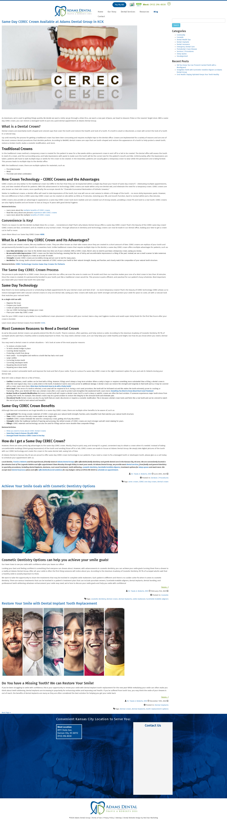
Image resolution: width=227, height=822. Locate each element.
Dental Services (128, 12)
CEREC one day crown (148, 482)
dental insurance (19, 470)
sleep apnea (144, 467)
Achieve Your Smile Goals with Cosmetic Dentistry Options (48, 486)
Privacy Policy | (109, 818)
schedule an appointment (108, 470)
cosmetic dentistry (90, 467)
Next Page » (6, 713)
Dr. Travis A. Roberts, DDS (141, 474)
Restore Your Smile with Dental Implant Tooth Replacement (49, 603)
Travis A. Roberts (20, 462)
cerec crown (133, 482)
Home (100, 12)
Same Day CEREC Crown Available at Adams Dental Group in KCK (53, 22)
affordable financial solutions (50, 470)
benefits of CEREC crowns (40, 215)
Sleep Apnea (181, 54)
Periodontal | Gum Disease (187, 49)
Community (181, 35)
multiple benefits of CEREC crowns (37, 210)
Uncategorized (182, 56)
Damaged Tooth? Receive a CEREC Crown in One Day (25, 436)
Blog (156, 12)
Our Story (112, 12)
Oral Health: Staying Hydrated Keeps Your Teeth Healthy (198, 75)
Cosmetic (164, 595)
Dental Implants (161, 705)
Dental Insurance (183, 44)
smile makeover (139, 599)
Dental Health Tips (184, 40)
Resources (144, 12)
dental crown (162, 482)
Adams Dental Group (65, 462)
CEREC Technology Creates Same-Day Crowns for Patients (40, 264)
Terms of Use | (97, 818)
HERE (43, 323)
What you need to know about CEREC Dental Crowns (26, 431)
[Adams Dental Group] (72, 11)
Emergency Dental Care (186, 47)
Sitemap (119, 818)
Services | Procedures (159, 478)
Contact (101, 16)
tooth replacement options (157, 709)
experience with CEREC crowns (45, 213)
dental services (132, 464)
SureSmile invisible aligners (109, 467)
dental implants (125, 599)
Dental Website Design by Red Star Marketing (140, 818)
